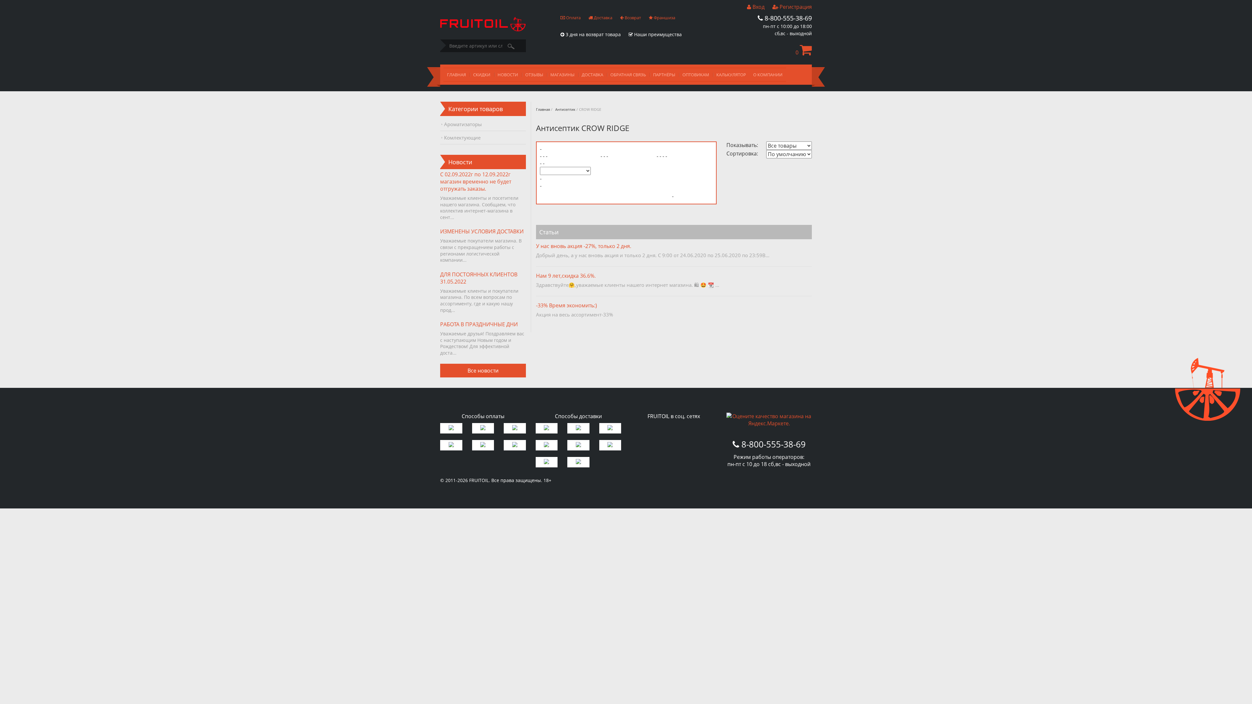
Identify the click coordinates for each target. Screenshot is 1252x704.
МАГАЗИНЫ (562, 75)
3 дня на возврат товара (592, 34)
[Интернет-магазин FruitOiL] (483, 29)
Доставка (602, 18)
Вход (758, 6)
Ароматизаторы (463, 124)
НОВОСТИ (508, 75)
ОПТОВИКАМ (695, 75)
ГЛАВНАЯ (456, 75)
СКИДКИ (481, 75)
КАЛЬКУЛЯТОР (731, 75)
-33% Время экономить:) (566, 305)
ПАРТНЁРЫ (664, 75)
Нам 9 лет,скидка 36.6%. (566, 275)
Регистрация (795, 6)
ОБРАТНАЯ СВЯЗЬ (628, 75)
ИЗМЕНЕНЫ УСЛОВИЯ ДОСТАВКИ (482, 231)
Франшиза (664, 18)
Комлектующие (462, 137)
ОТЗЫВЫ (534, 75)
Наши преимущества (657, 34)
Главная (543, 109)
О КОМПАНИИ (767, 75)
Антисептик (565, 109)
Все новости (483, 370)
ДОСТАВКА (592, 75)
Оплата (573, 18)
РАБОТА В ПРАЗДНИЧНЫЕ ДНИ (479, 324)
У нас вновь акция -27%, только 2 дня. (583, 246)
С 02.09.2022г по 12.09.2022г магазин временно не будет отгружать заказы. (475, 181)
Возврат (632, 18)
